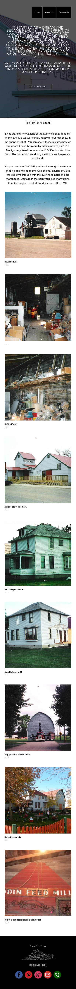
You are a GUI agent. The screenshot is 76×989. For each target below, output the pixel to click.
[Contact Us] (63, 17)
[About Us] (49, 17)
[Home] (37, 17)
